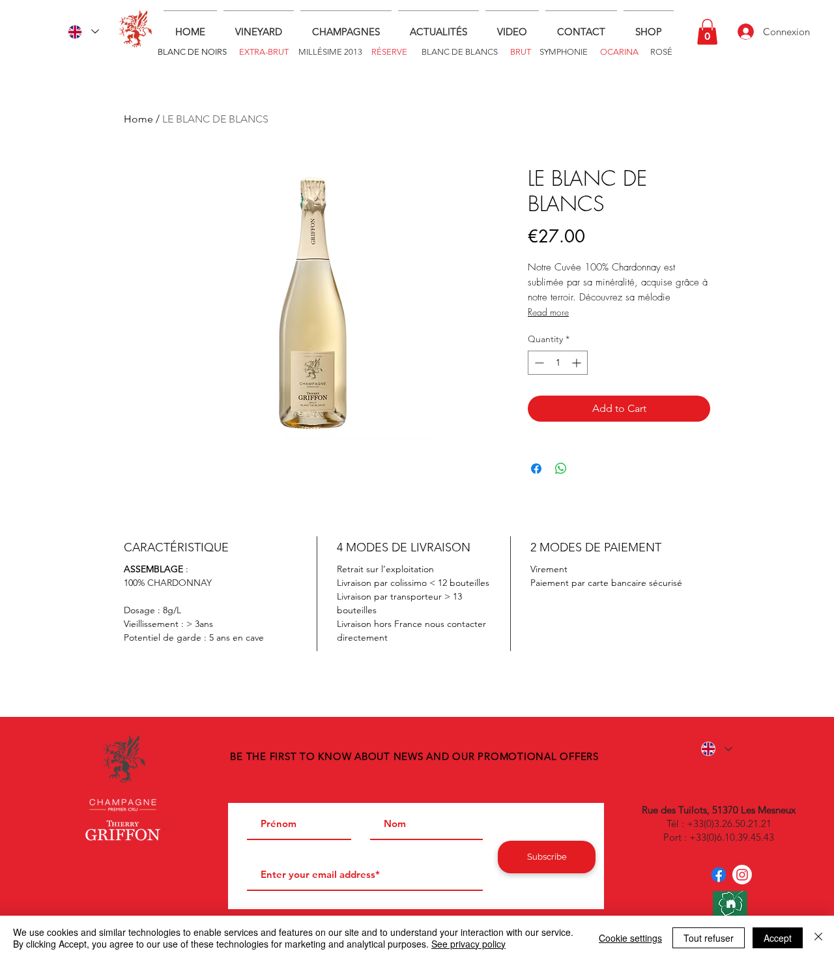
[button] (707, 31)
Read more (548, 312)
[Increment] (577, 362)
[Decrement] (538, 362)
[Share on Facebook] (536, 468)
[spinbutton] (557, 362)
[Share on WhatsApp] (561, 468)
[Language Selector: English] (83, 31)
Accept (778, 937)
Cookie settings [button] (630, 937)
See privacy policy (468, 943)
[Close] (818, 938)
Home (138, 119)
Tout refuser (708, 937)
